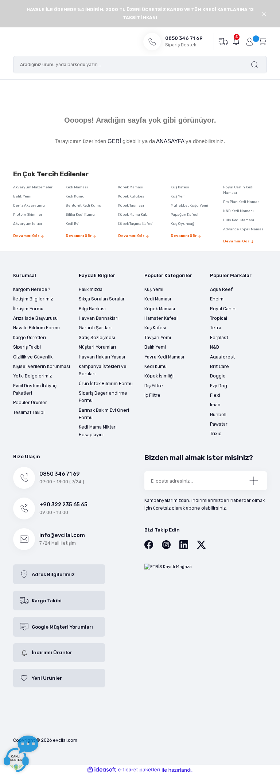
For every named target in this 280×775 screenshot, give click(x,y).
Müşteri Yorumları (97, 347)
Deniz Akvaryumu (29, 205)
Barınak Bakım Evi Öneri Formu (104, 413)
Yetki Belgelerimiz (32, 376)
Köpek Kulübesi (131, 196)
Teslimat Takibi (28, 412)
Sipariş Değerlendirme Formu (103, 396)
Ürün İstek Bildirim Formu (106, 383)
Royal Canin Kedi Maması (238, 190)
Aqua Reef (221, 289)
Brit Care (219, 366)
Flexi (215, 395)
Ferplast (219, 337)
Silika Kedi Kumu (80, 214)
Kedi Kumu (75, 196)
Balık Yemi (22, 196)
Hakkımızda (90, 289)
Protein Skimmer (27, 214)
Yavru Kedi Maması (164, 357)
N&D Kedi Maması (238, 211)
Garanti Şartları (95, 327)
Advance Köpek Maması (244, 229)
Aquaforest (222, 357)
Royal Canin (223, 308)
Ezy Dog (218, 385)
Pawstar (219, 424)
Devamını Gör (26, 236)
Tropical (218, 318)
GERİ (114, 141)
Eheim (216, 299)
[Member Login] (249, 41)
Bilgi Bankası (92, 308)
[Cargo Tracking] (223, 41)
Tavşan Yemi (157, 337)
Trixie (216, 433)
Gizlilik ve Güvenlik (32, 357)
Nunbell (218, 414)
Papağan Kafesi (184, 214)
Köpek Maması (130, 187)
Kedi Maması (77, 187)
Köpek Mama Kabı (133, 214)
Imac (215, 404)
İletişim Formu (28, 308)
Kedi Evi (72, 224)
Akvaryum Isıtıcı (27, 224)
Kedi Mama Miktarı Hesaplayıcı (98, 430)
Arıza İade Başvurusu (35, 318)
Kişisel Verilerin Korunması (41, 366)
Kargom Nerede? (31, 289)
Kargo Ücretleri (29, 337)
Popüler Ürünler (30, 402)
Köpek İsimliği (159, 376)
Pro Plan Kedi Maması (242, 202)
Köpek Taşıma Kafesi (135, 224)
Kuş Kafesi (180, 187)
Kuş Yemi (179, 196)
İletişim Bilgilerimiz (33, 299)
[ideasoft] (101, 770)
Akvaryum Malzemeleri (33, 187)
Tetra (215, 327)
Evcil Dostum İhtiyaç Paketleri (35, 389)
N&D (214, 347)
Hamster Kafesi (161, 318)
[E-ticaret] (139, 770)
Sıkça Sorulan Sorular (102, 299)
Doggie (218, 376)
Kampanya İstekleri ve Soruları (103, 370)
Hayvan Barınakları (98, 318)
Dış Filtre (153, 385)
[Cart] (262, 41)
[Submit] (254, 480)
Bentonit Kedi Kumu (83, 205)
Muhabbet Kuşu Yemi (189, 205)
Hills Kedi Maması (238, 220)
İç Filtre (152, 395)
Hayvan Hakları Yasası (102, 357)
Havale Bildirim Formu (36, 327)
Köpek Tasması (131, 205)
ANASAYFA (170, 141)
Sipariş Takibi (27, 347)
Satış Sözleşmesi (97, 337)
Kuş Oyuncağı (183, 224)
